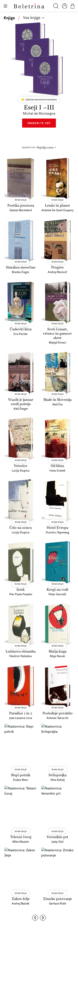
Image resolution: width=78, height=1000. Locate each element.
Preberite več (39, 123)
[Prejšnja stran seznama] (35, 918)
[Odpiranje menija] (5, 6)
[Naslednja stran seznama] (43, 918)
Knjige (9, 17)
